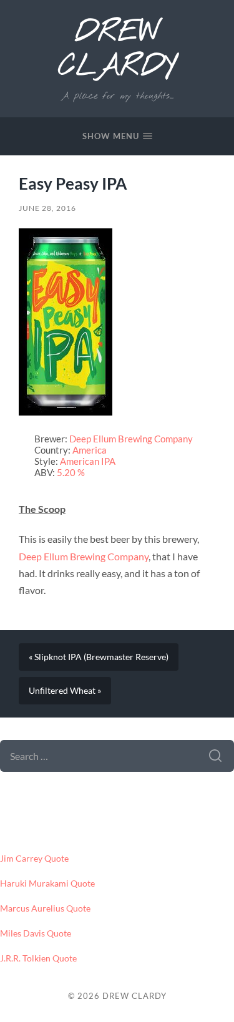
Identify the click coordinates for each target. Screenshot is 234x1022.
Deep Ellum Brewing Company (131, 438)
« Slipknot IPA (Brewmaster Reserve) (98, 657)
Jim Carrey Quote (34, 859)
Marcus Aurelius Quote (45, 908)
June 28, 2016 (47, 208)
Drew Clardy (117, 50)
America (89, 449)
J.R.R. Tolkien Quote (38, 958)
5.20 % (71, 472)
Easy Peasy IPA (73, 183)
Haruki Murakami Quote (47, 883)
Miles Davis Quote (35, 933)
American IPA (87, 461)
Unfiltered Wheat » (65, 691)
